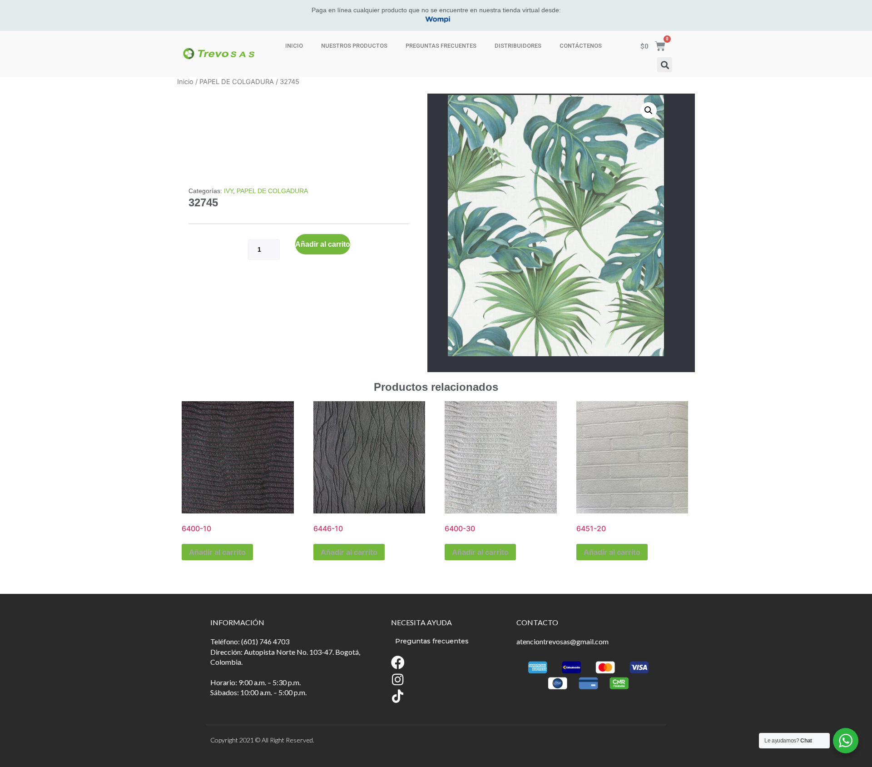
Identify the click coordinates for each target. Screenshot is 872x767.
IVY (228, 190)
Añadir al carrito (322, 244)
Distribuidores (518, 45)
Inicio (294, 45)
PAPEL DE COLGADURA (236, 82)
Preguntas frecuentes (441, 45)
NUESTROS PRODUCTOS (354, 45)
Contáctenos (581, 45)
